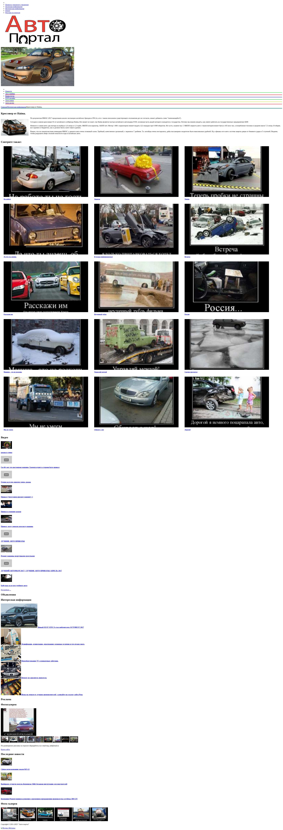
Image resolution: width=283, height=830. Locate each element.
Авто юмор (9, 100)
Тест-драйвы (10, 94)
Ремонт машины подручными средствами (18, 556)
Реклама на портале (12, 13)
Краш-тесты (9, 96)
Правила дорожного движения (17, 5)
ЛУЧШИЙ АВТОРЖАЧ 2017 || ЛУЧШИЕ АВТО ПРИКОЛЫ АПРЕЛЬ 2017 (31, 571)
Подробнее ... (6, 590)
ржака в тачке (6, 452)
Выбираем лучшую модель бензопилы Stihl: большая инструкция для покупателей (34, 784)
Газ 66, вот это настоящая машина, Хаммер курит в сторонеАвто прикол (30, 467)
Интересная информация (14, 9)
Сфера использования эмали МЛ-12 (15, 769)
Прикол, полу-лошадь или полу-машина (17, 526)
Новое (7, 11)
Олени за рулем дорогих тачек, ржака (16, 482)
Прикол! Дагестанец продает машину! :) (17, 497)
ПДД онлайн (10, 98)
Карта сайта (5, 749)
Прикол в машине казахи (11, 512)
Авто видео (9, 103)
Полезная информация (13, 7)
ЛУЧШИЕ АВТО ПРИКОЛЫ (13, 541)
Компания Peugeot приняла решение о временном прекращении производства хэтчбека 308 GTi (39, 799)
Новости (8, 91)
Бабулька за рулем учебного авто (14, 586)
